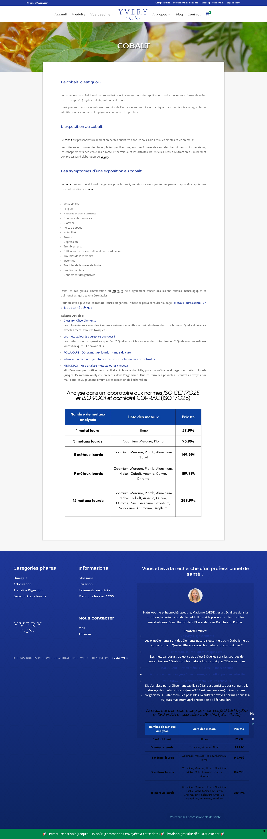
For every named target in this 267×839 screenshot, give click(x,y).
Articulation (23, 584)
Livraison (86, 584)
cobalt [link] (68, 95)
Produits (79, 14)
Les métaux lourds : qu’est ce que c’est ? (89, 336)
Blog (179, 14)
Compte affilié (162, 3)
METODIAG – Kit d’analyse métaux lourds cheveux (96, 365)
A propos (159, 14)
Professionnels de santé (185, 3)
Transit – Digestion (28, 590)
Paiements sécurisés (94, 590)
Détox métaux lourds (30, 596)
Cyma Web (120, 658)
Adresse (85, 634)
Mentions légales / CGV (96, 596)
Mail (82, 628)
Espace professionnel (212, 3)
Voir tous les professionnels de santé (195, 822)
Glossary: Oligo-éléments (80, 320)
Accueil (60, 14)
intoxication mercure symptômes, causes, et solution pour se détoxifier (109, 359)
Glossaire (86, 578)
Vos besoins (100, 14)
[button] (250, 699)
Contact (194, 14)
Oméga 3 (20, 578)
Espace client (233, 3)
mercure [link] (117, 290)
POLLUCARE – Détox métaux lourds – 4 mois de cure (97, 352)
